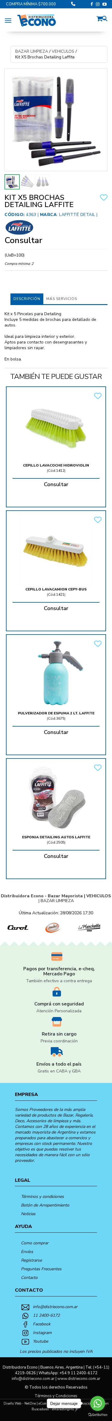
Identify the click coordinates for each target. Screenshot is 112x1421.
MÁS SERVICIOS (61, 298)
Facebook (41, 1324)
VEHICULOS (63, 51)
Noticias (28, 1214)
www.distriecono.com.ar (78, 1378)
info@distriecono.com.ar (55, 1307)
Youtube (40, 1341)
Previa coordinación (59, 1041)
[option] (18, 928)
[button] (100, 17)
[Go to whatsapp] (97, 1403)
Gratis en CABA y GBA (59, 1071)
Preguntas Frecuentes (41, 1269)
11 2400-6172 (46, 1315)
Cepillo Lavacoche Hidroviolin (56, 465)
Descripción (26, 298)
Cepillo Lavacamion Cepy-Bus (56, 589)
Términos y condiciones (42, 1196)
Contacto (29, 1277)
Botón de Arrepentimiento (45, 1205)
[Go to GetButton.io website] (97, 1415)
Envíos (27, 1251)
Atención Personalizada (59, 1011)
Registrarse (31, 1260)
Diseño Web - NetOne (20, 1403)
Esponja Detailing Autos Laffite (56, 837)
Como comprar (34, 1243)
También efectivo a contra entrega (59, 981)
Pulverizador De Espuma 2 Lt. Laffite (56, 713)
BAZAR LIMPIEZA (31, 51)
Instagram (42, 1333)
